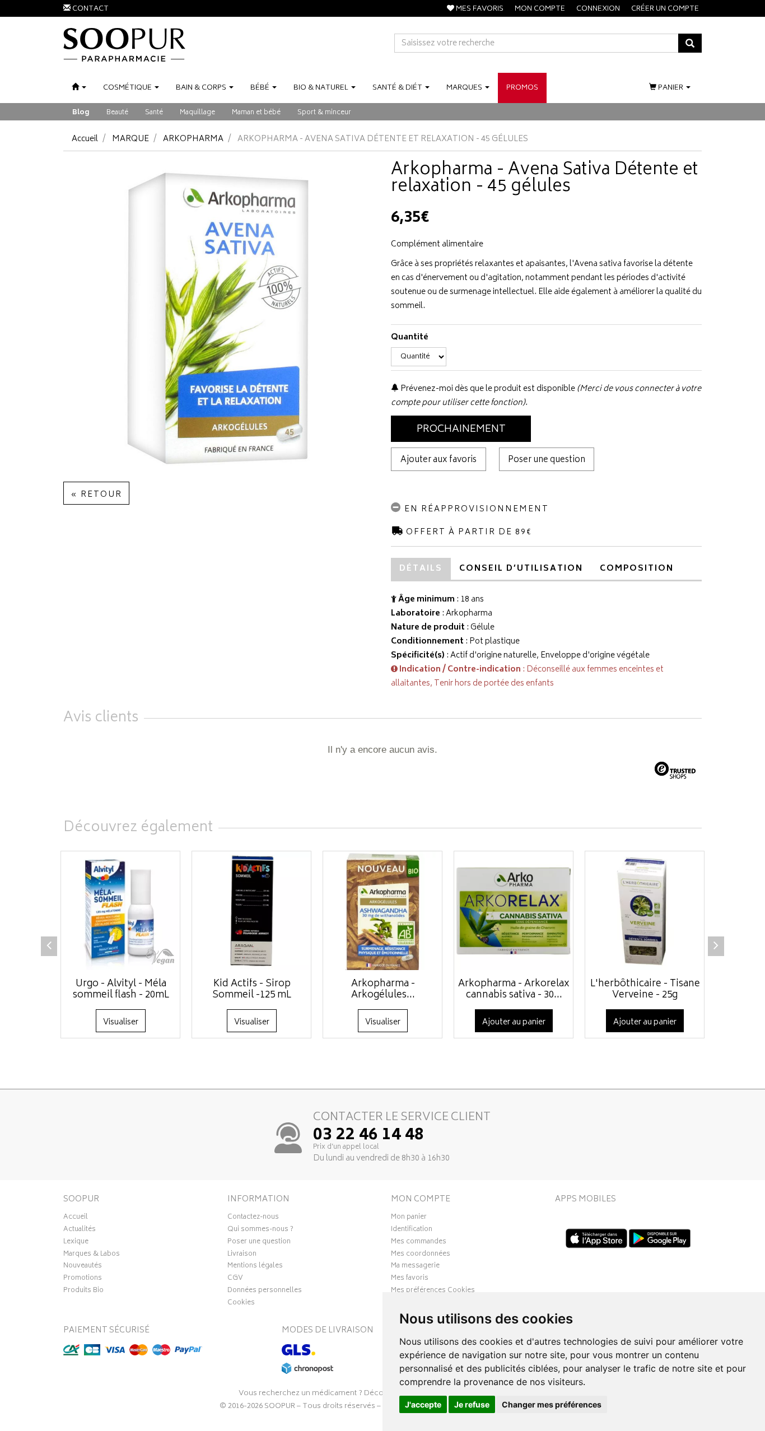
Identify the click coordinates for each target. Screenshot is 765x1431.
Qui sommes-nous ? (260, 1230)
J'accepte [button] (423, 1404)
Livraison (241, 1255)
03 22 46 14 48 (368, 1136)
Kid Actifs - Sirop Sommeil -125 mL (251, 990)
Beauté (117, 113)
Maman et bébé (256, 113)
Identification (411, 1230)
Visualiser (120, 1022)
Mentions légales (255, 1267)
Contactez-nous (253, 1218)
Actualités (79, 1230)
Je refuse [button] (471, 1404)
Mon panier (409, 1218)
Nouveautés (82, 1267)
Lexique (75, 1243)
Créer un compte (665, 9)
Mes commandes (418, 1243)
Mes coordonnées (420, 1255)
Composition (637, 569)
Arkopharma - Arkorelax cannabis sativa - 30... (514, 990)
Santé (154, 113)
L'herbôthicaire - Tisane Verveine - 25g (645, 990)
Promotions (82, 1279)
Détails (420, 569)
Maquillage (197, 113)
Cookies (241, 1304)
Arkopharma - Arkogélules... (383, 990)
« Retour (96, 495)
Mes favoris (409, 1279)
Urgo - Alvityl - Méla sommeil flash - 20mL (121, 990)
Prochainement (461, 430)
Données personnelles (264, 1291)
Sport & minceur (324, 113)
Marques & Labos (91, 1255)
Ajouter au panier (513, 1022)
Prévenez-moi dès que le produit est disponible (487, 389)
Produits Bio (83, 1291)
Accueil (85, 139)
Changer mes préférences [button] (551, 1404)
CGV (235, 1279)
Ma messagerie (415, 1267)
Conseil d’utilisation (521, 569)
